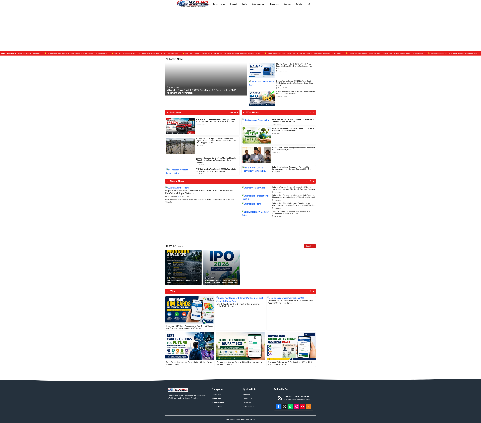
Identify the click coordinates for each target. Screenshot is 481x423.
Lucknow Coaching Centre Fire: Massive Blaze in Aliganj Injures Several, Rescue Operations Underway (216, 160)
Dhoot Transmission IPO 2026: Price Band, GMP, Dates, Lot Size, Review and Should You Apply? (356, 53)
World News (217, 398)
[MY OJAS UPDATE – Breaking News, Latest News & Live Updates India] (193, 4)
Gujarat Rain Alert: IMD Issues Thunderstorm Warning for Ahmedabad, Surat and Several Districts (294, 204)
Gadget (287, 4)
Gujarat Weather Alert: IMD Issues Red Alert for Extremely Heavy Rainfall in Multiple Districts (199, 192)
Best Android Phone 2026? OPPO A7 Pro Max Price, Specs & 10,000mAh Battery (116, 53)
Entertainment (258, 4)
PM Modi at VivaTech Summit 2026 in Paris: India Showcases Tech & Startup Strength (216, 170)
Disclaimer (247, 402)
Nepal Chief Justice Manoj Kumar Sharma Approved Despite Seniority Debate (293, 149)
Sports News (217, 406)
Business (274, 4)
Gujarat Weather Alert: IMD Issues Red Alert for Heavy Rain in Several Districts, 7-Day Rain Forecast (293, 188)
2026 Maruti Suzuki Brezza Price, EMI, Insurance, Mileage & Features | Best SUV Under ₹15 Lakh (215, 120)
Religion (299, 4)
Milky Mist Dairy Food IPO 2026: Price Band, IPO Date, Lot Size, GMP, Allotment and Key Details (192, 53)
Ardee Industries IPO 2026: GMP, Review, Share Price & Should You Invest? (47, 53)
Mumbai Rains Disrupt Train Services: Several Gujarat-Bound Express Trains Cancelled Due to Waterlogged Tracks (216, 140)
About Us (247, 394)
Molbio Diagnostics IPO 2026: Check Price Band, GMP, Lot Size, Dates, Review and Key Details (274, 53)
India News (216, 394)
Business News (218, 402)
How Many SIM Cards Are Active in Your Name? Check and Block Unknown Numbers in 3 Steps (189, 327)
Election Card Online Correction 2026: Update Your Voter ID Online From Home (290, 301)
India (244, 4)
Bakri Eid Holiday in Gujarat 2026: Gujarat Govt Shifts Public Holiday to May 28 (291, 212)
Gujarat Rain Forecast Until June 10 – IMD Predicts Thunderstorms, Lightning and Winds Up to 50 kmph (293, 196)
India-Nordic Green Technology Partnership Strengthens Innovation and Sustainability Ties (291, 168)
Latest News (219, 4)
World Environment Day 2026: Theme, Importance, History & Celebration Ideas (293, 129)
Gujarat (233, 4)
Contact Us (247, 398)
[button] (309, 3)
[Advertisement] (240, 32)
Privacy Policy (248, 406)
